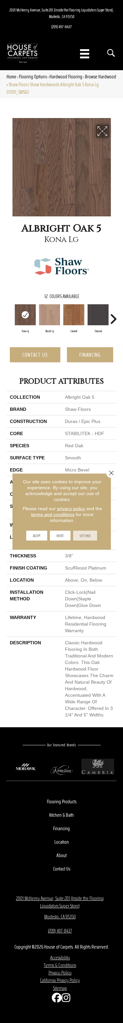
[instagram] (65, 999)
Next (113, 315)
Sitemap (60, 988)
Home (11, 76)
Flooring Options (33, 76)
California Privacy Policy (60, 980)
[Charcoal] (98, 315)
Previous (10, 315)
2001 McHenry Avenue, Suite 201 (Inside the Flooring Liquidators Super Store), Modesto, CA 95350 (62, 13)
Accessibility (60, 957)
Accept (37, 535)
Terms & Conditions (60, 965)
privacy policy (71, 508)
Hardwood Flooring (66, 76)
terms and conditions (52, 514)
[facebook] (55, 999)
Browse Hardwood (100, 76)
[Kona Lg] (25, 315)
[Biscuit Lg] (49, 315)
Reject (60, 535)
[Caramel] (74, 315)
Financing (90, 354)
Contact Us (35, 354)
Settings (85, 535)
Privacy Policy (60, 972)
